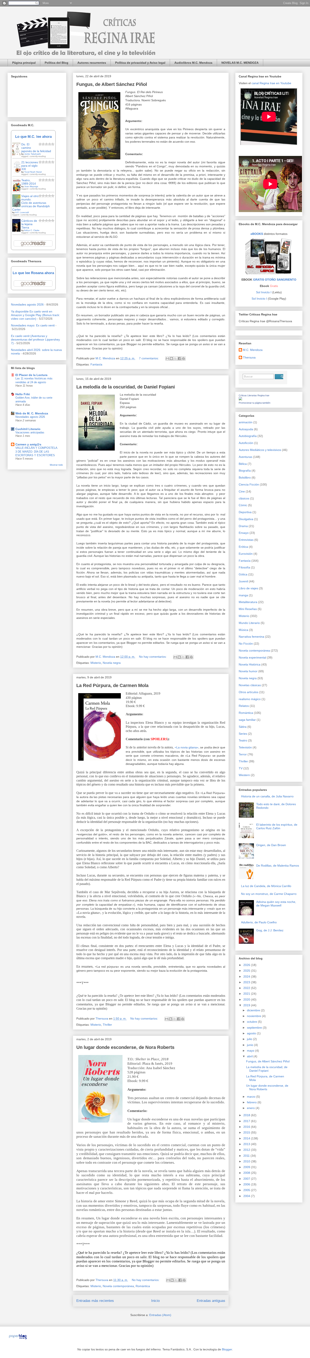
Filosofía (244, 567)
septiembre (255, 1027)
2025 (247, 970)
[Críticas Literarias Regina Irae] (240, 399)
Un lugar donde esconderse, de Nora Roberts (125, 1047)
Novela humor (248, 671)
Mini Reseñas (248, 609)
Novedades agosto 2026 (27, 304)
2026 (247, 965)
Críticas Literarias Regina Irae (254, 395)
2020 (247, 999)
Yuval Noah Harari (33, 172)
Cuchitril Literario (27, 429)
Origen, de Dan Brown (271, 845)
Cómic (243, 505)
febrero (252, 1102)
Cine (242, 491)
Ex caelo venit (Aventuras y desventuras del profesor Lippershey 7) (35, 339)
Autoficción (246, 443)
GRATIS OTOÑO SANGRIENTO (274, 279)
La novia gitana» (187, 747)
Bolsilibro (245, 477)
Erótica (243, 546)
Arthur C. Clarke (31, 230)
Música (243, 630)
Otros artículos (248, 692)
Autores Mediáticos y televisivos (260, 450)
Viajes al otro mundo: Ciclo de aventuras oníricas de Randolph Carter (31, 202)
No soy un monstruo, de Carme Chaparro (269, 893)
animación (245, 422)
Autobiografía (248, 436)
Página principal (24, 62)
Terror (243, 754)
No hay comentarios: (153, 656)
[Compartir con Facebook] (179, 358)
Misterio (95, 662)
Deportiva (245, 512)
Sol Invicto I (263, 292)
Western (244, 775)
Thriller (107, 1024)
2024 (247, 976)
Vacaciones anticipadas (29, 432)
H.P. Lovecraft (22, 212)
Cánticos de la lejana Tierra (29, 224)
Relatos (244, 705)
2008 (247, 1172)
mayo (251, 1050)
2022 (247, 988)
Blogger (227, 1349)
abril (250, 1056)
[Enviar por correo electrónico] (167, 358)
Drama (243, 526)
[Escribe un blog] (171, 358)
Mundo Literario (249, 623)
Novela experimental (252, 657)
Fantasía (96, 364)
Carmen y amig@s (28, 444)
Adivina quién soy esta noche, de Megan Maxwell (276, 903)
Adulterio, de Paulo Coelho (259, 922)
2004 (247, 1196)
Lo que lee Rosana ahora (33, 273)
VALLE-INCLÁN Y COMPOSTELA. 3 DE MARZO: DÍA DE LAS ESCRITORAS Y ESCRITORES (36, 451)
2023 (247, 982)
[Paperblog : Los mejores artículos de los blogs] (17, 1339)
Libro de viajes (248, 588)
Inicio (155, 1301)
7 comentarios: (149, 358)
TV (241, 768)
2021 (247, 993)
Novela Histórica (249, 664)
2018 (247, 1115)
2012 (247, 1149)
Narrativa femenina (251, 636)
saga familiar (247, 719)
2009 (247, 1167)
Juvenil (243, 581)
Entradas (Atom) (160, 1315)
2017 (247, 1121)
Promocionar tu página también (254, 403)
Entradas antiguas (211, 1301)
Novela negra (112, 662)
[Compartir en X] (175, 358)
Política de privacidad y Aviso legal (140, 62)
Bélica (243, 463)
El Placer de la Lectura (31, 375)
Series (243, 733)
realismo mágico (250, 699)
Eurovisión (246, 553)
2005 (247, 1190)
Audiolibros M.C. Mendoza (193, 62)
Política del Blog (56, 62)
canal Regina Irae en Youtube (271, 83)
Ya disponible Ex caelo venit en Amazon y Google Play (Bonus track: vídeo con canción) (35, 315)
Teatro (243, 740)
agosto (252, 1033)
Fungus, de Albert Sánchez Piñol (111, 84)
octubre (252, 1021)
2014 (247, 1138)
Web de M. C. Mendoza (31, 413)
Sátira (243, 726)
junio (250, 1045)
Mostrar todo (56, 465)
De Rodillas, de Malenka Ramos (277, 865)
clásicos (244, 498)
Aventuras (245, 457)
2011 (247, 1155)
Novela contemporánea (118, 1286)
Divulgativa (246, 519)
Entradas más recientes (95, 1301)
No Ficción (246, 643)
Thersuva (249, 357)
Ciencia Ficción (249, 484)
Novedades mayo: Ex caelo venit (33, 325)
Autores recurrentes (91, 62)
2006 (247, 1184)
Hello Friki (22, 394)
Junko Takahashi (32, 154)
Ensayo (244, 532)
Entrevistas (246, 539)
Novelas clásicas (250, 685)
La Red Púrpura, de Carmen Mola (112, 685)
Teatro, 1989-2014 (28, 182)
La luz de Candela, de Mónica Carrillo (266, 886)
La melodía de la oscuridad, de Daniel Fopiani (125, 387)
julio (250, 1039)
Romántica (143, 1286)
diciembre (254, 1010)
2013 (247, 1144)
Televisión (245, 747)
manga (243, 595)
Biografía (245, 470)
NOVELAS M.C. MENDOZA (240, 62)
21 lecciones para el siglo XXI (29, 166)
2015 (247, 1132)
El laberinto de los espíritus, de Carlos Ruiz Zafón (276, 826)
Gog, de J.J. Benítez (269, 930)
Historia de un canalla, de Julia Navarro (267, 796)
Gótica (243, 574)
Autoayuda (246, 429)
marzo (251, 1096)
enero (251, 1108)
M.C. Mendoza (253, 350)
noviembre (254, 1016)
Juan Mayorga (31, 186)
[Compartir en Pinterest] (183, 358)
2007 (247, 1178)
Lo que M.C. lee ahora (33, 137)
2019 (247, 1005)
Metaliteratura (248, 602)
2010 (247, 1161)
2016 (247, 1126)
